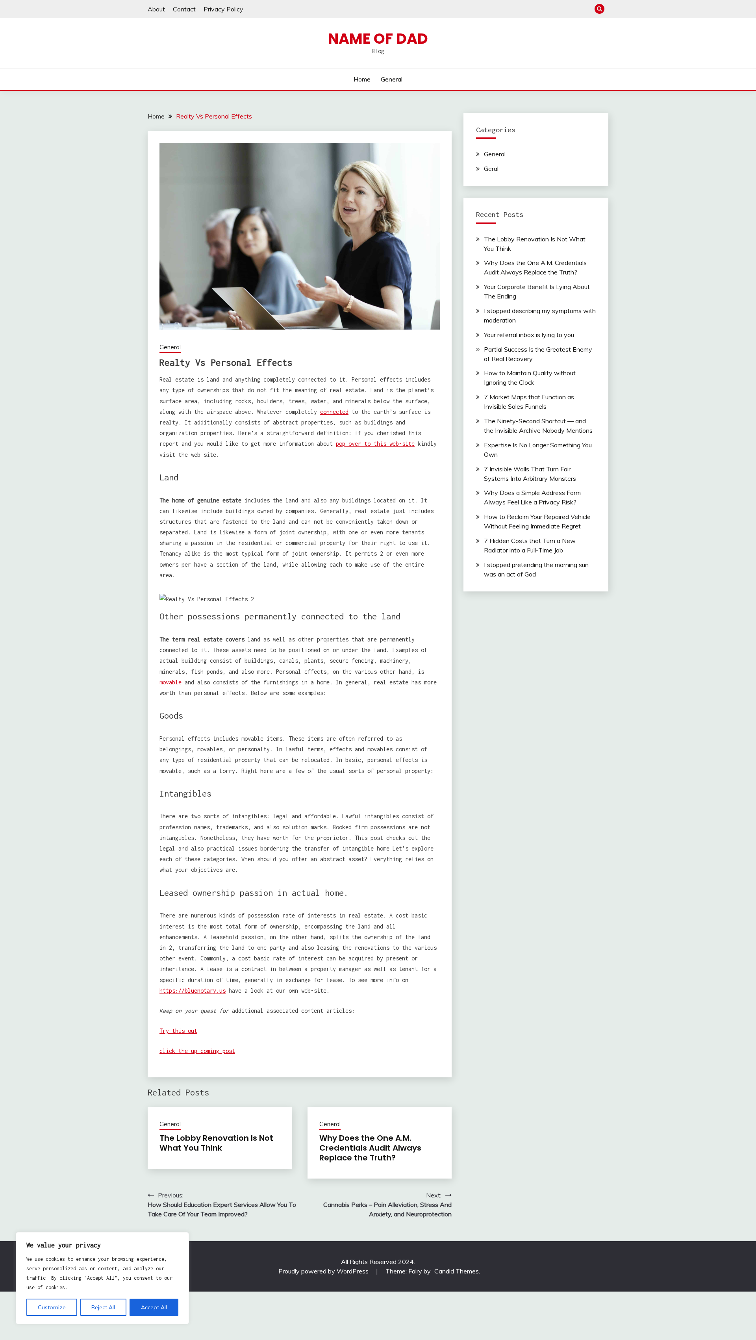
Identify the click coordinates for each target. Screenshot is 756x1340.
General (391, 79)
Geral (491, 168)
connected (334, 411)
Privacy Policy (223, 9)
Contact (184, 9)
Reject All (103, 1307)
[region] (102, 1278)
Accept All (154, 1307)
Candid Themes (456, 1271)
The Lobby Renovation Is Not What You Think (216, 1142)
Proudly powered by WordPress (324, 1271)
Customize (52, 1307)
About (156, 9)
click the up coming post (197, 1050)
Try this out (178, 1030)
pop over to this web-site (375, 443)
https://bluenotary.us (192, 990)
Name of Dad (378, 38)
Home (362, 79)
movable (170, 682)
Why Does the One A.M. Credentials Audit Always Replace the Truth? (370, 1147)
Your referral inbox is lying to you (529, 335)
